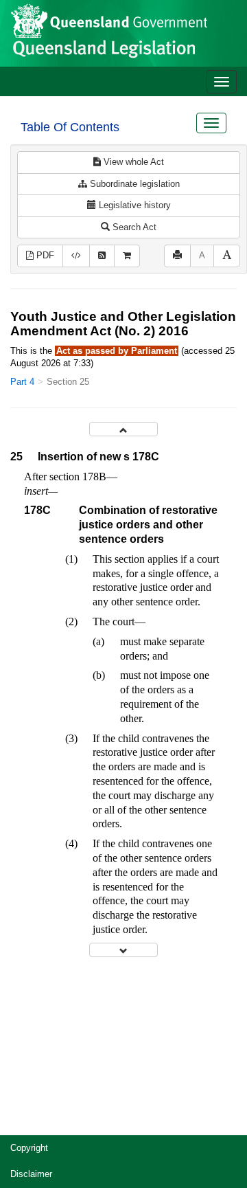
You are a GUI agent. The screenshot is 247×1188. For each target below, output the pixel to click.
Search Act (133, 227)
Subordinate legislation (133, 184)
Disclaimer (31, 1174)
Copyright (29, 1148)
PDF (44, 255)
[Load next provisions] (123, 950)
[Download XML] (76, 256)
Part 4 (22, 382)
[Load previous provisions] (123, 429)
